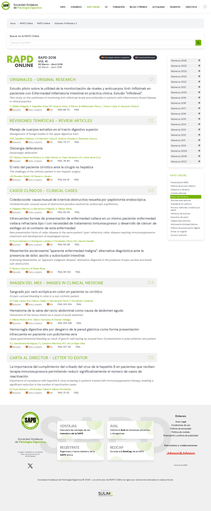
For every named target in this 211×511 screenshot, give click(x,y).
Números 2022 (178, 81)
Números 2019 (178, 97)
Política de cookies (181, 432)
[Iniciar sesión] (205, 7)
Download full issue (146, 57)
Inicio (13, 23)
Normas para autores (181, 200)
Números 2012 (178, 135)
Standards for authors (181, 204)
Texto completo (35, 110)
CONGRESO (76, 7)
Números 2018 (178, 103)
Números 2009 (179, 150)
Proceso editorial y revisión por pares (185, 208)
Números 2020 (179, 92)
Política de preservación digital (185, 228)
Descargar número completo (116, 57)
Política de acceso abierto (183, 186)
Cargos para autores (180, 221)
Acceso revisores (179, 235)
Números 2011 (178, 140)
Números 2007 (179, 161)
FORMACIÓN (119, 7)
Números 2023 (178, 76)
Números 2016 (178, 113)
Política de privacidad (180, 428)
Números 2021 (178, 87)
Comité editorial (178, 193)
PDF (51, 110)
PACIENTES (175, 7)
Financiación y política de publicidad (180, 435)
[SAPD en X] (30, 467)
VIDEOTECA (191, 7)
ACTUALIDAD (158, 7)
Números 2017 (178, 108)
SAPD (62, 7)
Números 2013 (178, 129)
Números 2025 (179, 65)
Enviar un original (179, 231)
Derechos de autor (179, 217)
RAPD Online (26, 23)
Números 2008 (179, 156)
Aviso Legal (180, 421)
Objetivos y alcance (180, 189)
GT (106, 7)
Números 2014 (178, 124)
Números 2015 (178, 119)
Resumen (16, 110)
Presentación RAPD (179, 182)
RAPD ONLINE (93, 7)
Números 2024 (179, 71)
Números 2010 (178, 145)
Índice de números (179, 197)
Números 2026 (179, 60)
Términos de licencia (180, 213)
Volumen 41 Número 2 (65, 23)
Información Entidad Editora (184, 224)
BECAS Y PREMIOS (138, 7)
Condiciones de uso (180, 425)
